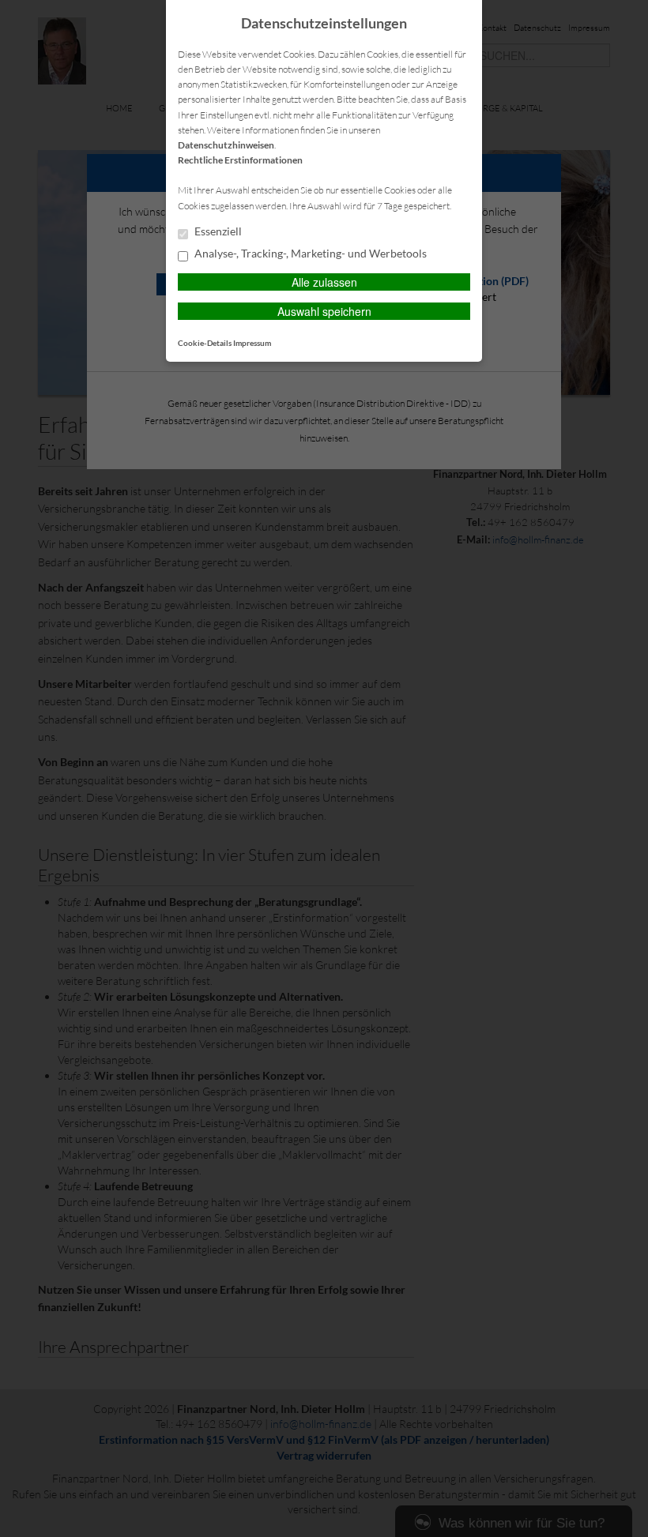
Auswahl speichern (324, 311)
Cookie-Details (205, 343)
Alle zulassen (324, 282)
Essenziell (217, 231)
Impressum (252, 343)
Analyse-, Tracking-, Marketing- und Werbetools (309, 253)
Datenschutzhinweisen (226, 145)
